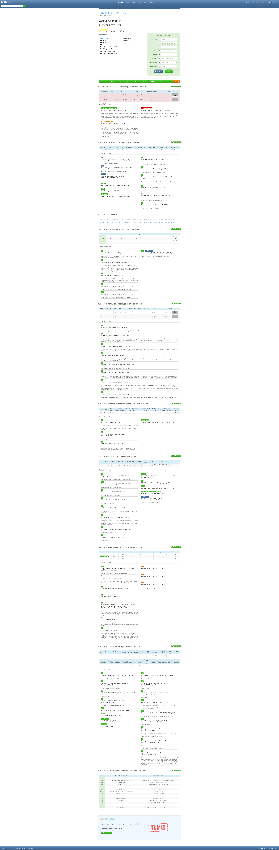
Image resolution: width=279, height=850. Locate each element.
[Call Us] (171, 86)
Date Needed (153, 66)
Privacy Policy (31, 848)
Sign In (258, 2)
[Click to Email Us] (104, 556)
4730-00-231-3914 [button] (147, 220)
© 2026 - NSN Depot (271, 848)
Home (134, 2)
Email (155, 47)
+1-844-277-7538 (250, 2)
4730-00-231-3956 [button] (137, 220)
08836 (162, 95)
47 (100, 149)
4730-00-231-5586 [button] (126, 222)
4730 (104, 149)
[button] (120, 2)
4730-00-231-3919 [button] (115, 222)
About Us (11, 848)
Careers (152, 2)
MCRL (103, 81)
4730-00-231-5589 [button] (147, 222)
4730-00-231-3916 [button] (169, 220)
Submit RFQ (178, 86)
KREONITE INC (152, 95)
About (139, 2)
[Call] (109, 833)
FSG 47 (102, 38)
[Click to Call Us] (101, 556)
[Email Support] (173, 86)
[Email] (103, 833)
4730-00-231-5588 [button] (137, 222)
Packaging (161, 81)
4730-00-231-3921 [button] (115, 220)
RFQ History (128, 2)
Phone (155, 50)
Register (264, 2)
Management (153, 81)
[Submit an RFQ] (107, 556)
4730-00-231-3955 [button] (126, 220)
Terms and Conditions (20, 848)
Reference (154, 58)
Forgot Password (272, 2)
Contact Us (145, 2)
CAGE (127, 81)
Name (155, 39)
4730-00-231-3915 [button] (158, 220)
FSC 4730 (108, 38)
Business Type (153, 62)
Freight (144, 81)
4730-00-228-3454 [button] (104, 220)
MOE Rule (119, 81)
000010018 (110, 149)
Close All (177, 81)
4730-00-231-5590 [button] (158, 222)
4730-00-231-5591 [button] (169, 222)
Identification (111, 81)
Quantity (155, 54)
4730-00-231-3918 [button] (104, 222)
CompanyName (153, 43)
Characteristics (169, 81)
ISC (136, 81)
